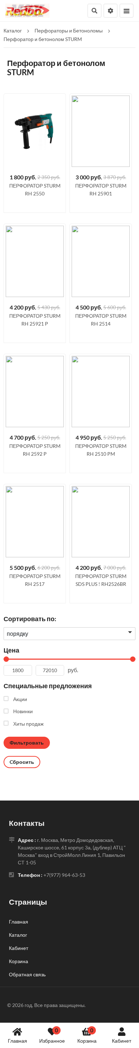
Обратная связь (27, 974)
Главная (17, 1041)
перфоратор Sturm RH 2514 (101, 320)
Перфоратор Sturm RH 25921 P (35, 320)
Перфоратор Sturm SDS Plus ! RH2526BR (101, 580)
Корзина (87, 1035)
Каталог (18, 935)
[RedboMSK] (27, 9)
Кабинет (121, 1041)
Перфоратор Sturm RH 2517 (35, 580)
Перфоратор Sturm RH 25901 (101, 189)
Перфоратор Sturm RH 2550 (35, 189)
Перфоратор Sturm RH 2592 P (35, 450)
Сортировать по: (30, 619)
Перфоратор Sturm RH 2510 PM (101, 450)
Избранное (52, 1035)
